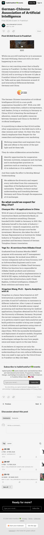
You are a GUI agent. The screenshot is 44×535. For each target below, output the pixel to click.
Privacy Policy (37, 389)
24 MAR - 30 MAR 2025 (10, 477)
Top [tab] (4, 443)
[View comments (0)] (9, 31)
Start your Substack (17, 526)
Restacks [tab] (15, 418)
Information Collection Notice (21, 389)
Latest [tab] (9, 443)
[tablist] (10, 418)
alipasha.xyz (11, 454)
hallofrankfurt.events (14, 24)
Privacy (24, 519)
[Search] (40, 443)
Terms (30, 519)
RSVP (22, 50)
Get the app (32, 526)
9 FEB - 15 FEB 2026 (9, 464)
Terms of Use (32, 387)
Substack (12, 531)
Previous (8, 404)
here (26, 357)
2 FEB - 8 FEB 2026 (8, 452)
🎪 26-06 (6, 449)
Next (37, 404)
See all (5, 487)
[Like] (4, 31)
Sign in (39, 3)
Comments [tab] (6, 418)
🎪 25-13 (5, 474)
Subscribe (32, 3)
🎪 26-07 (6, 462)
